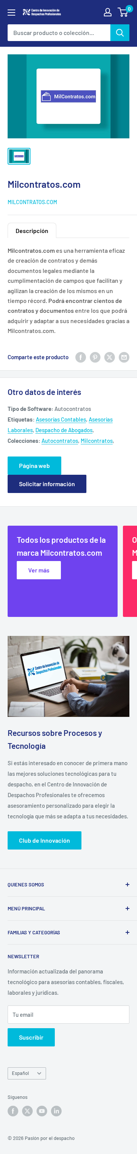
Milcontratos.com (32, 202)
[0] (123, 12)
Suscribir (31, 1037)
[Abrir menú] (11, 13)
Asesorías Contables (61, 419)
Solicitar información (47, 483)
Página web (34, 465)
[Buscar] (119, 32)
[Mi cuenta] (108, 12)
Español (20, 1073)
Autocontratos (59, 440)
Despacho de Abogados (63, 429)
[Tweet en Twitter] (109, 357)
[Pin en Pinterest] (95, 357)
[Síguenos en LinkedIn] (56, 1111)
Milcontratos (97, 440)
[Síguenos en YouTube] (42, 1111)
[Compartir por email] (124, 357)
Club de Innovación (44, 840)
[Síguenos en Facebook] (13, 1111)
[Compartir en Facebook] (80, 357)
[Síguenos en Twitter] (27, 1111)
